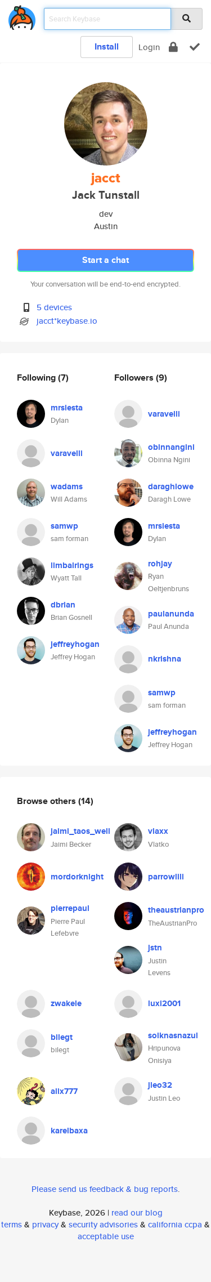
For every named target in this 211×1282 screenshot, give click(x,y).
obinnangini (171, 447)
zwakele (66, 1003)
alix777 (64, 1091)
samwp (64, 526)
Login (149, 47)
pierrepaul (70, 908)
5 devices (54, 307)
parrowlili (166, 876)
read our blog (137, 1212)
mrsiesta (67, 407)
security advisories (103, 1224)
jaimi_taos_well (80, 831)
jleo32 (160, 1085)
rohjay (160, 563)
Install (107, 46)
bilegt (62, 1037)
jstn (155, 947)
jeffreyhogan (75, 644)
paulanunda (171, 614)
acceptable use (106, 1236)
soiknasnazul (173, 1035)
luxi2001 (164, 1003)
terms (11, 1224)
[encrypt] (173, 47)
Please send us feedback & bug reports (105, 1189)
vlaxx (158, 831)
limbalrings (72, 565)
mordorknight (77, 876)
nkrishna (164, 659)
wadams (67, 486)
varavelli (67, 453)
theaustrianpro (176, 910)
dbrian (63, 604)
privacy (45, 1224)
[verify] (195, 47)
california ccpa (175, 1224)
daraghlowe (171, 486)
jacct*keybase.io (67, 321)
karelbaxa (69, 1130)
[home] (21, 15)
